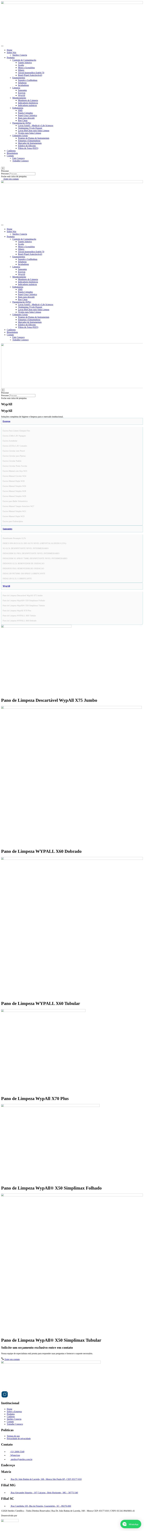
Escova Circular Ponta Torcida (15, 466)
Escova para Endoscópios (13, 521)
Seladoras (22, 83)
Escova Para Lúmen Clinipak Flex (16, 431)
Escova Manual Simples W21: (15, 511)
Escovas (21, 93)
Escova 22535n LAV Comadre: (15, 446)
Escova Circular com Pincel (14, 451)
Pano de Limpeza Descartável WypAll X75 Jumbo (23, 595)
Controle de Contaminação (24, 60)
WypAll (21, 95)
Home (9, 50)
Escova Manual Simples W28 (14, 491)
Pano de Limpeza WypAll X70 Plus (17, 611)
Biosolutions (12, 153)
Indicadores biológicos (28, 103)
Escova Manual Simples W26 (14, 486)
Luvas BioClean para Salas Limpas (33, 130)
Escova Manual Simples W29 (14, 496)
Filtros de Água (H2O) (28, 148)
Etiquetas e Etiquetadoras (29, 140)
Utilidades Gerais (20, 135)
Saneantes (22, 90)
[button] (72, 171)
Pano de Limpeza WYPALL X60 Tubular (19, 616)
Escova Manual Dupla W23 (13, 516)
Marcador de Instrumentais (30, 143)
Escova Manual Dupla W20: (14, 481)
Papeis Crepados (25, 113)
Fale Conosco (18, 158)
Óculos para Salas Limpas (29, 133)
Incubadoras (23, 85)
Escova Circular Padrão (12, 461)
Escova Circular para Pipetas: (14, 456)
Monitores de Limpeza (28, 100)
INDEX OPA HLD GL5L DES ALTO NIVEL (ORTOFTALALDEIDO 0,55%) (34, 543)
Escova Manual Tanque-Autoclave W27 (18, 506)
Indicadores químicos (27, 105)
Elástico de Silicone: (27, 145)
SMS (20, 110)
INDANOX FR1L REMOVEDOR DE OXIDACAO (23, 568)
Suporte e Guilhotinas (27, 80)
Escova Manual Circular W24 (14, 476)
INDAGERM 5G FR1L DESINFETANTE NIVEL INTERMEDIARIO (31, 553)
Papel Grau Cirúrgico (27, 115)
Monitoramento (19, 98)
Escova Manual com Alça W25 (15, 471)
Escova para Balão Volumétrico (15, 501)
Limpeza (16, 88)
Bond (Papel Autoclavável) (30, 75)
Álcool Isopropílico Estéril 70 (31, 72)
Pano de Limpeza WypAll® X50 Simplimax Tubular (24, 606)
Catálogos (11, 150)
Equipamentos (18, 77)
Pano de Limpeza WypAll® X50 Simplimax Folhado (24, 601)
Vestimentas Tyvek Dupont (30, 128)
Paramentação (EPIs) (21, 123)
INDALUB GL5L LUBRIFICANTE (17, 579)
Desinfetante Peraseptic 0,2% (14, 538)
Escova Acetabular (10, 441)
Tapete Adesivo (25, 62)
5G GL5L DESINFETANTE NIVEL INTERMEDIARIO (26, 548)
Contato (10, 156)
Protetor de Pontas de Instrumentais (33, 138)
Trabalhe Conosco (20, 161)
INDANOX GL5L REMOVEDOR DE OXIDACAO (23, 563)
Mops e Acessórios (26, 67)
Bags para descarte (26, 118)
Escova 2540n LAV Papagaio (14, 436)
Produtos (11, 57)
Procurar (5, 173)
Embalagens (17, 108)
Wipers (21, 70)
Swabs (21, 65)
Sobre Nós (11, 52)
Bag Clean (22, 120)
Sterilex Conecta (19, 55)
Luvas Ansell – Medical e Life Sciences (35, 125)
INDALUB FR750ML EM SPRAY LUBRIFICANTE (24, 574)
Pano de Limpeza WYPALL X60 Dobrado (19, 621)
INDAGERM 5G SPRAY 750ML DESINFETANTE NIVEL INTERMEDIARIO (35, 558)
